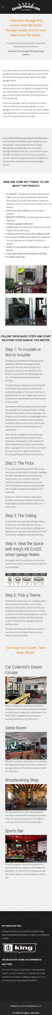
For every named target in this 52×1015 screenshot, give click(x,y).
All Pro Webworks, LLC (31, 1006)
